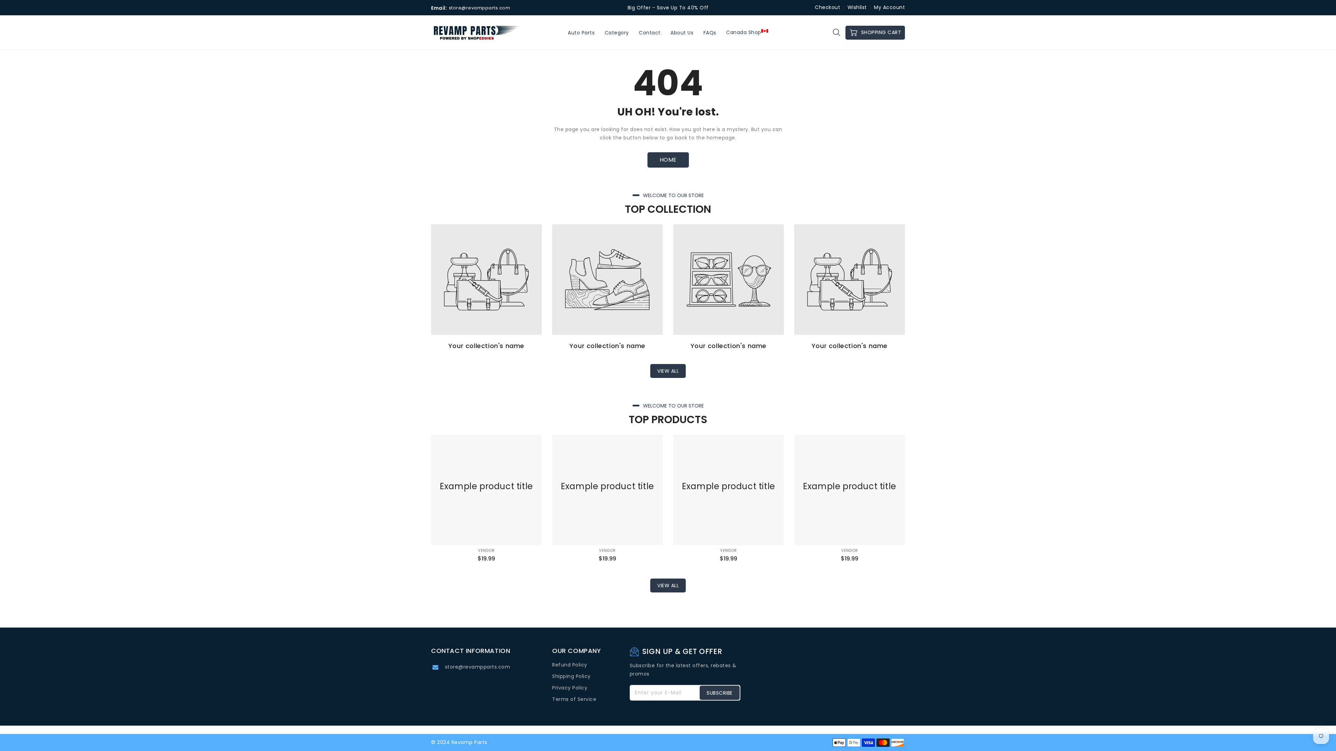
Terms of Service (574, 699)
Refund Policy (569, 664)
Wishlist (857, 7)
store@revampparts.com (477, 666)
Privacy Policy (569, 687)
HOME (668, 160)
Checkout (827, 7)
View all (668, 371)
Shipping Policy (571, 676)
